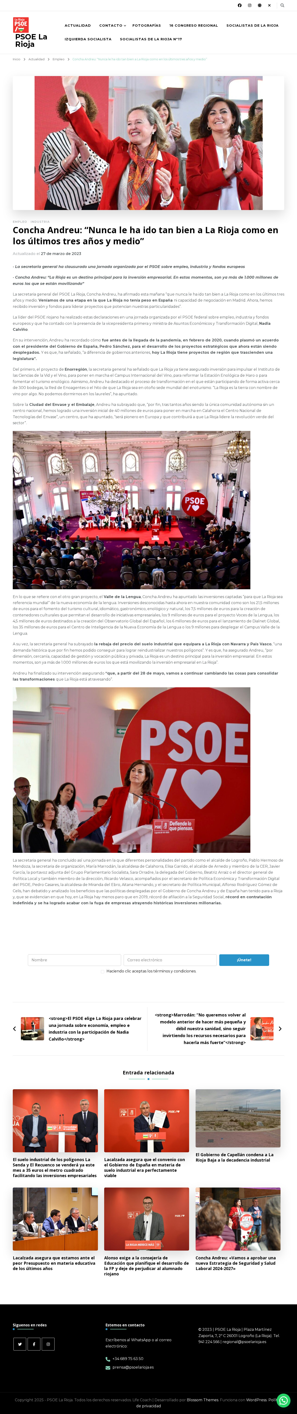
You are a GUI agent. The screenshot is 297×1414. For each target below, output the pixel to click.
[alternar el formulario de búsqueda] (282, 5)
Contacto (111, 25)
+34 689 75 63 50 (128, 1359)
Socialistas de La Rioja (252, 25)
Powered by (197, 1384)
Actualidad (78, 25)
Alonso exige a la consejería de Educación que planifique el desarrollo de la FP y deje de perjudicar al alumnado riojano (146, 1266)
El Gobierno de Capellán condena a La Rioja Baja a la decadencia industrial (235, 1157)
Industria (40, 221)
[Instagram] (48, 1344)
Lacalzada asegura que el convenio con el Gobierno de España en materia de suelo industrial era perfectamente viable (144, 1167)
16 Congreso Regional (193, 25)
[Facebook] (34, 1344)
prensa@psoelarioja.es (133, 1367)
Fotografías (146, 25)
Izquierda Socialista (88, 39)
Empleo (20, 221)
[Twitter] (19, 1344)
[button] (283, 1356)
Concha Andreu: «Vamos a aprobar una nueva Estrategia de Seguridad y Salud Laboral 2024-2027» (236, 1263)
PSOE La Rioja (31, 40)
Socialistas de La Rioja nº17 (151, 39)
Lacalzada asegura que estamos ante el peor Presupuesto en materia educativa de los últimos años (54, 1263)
